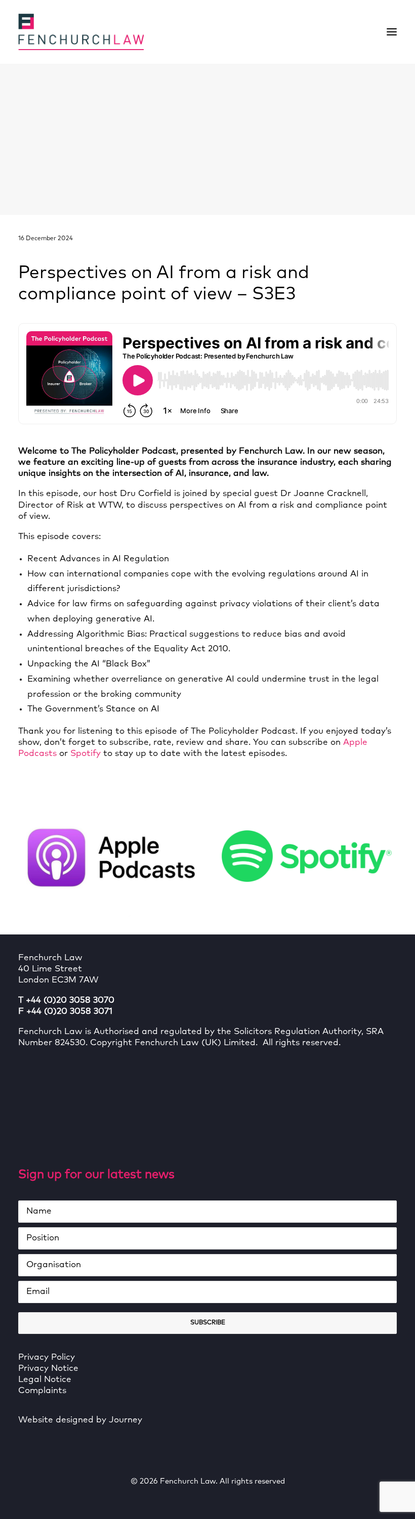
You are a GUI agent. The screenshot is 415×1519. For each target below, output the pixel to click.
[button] (391, 32)
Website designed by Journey (80, 1420)
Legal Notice (44, 1379)
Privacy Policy (46, 1357)
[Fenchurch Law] (81, 32)
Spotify (85, 753)
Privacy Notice (48, 1368)
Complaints (42, 1391)
